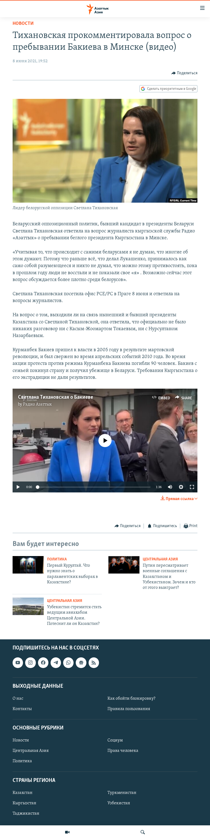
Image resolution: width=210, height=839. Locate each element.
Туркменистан (121, 793)
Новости (23, 23)
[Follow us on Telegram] (56, 662)
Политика (57, 559)
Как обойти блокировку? (131, 698)
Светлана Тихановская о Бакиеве (55, 397)
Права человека (122, 751)
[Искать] (143, 832)
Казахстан (23, 793)
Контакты (22, 709)
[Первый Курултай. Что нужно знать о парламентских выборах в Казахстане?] (28, 565)
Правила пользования (128, 709)
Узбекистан (118, 803)
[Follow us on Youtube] (18, 662)
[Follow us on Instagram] (30, 662)
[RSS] (94, 662)
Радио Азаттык (37, 404)
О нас (18, 698)
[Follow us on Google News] (81, 662)
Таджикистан (26, 813)
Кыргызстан (24, 803)
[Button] (184, 73)
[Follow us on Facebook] (43, 662)
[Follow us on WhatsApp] (68, 662)
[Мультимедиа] (67, 832)
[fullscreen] (191, 486)
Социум (115, 740)
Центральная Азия (160, 559)
